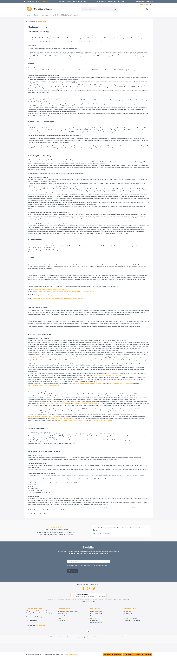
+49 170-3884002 (31, 620)
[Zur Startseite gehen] (39, 8)
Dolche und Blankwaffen (130, 618)
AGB (59, 618)
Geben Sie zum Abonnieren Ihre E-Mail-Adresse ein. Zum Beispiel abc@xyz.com (87, 565)
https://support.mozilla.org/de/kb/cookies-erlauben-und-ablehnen (56, 295)
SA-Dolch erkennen (59, 599)
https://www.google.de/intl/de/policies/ (121, 383)
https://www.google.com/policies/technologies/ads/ (72, 420)
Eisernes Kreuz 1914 (110, 599)
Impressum (61, 620)
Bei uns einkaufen (95, 615)
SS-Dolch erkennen (70, 599)
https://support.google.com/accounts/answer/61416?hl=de (50, 289)
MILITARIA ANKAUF (96, 613)
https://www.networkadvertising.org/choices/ (62, 418)
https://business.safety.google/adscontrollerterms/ (86, 403)
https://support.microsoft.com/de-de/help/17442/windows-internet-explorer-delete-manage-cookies (67, 291)
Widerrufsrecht (62, 613)
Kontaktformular (40, 625)
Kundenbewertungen (96, 611)
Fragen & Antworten (96, 622)
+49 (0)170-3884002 (44, 1)
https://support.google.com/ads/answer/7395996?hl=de (44, 416)
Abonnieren (72, 571)
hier (74, 443)
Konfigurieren (128, 654)
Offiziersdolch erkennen (83, 599)
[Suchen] (115, 9)
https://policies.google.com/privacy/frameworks (41, 358)
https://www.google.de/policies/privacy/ (101, 420)
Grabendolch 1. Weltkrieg (97, 599)
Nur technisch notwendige (112, 654)
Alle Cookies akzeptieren (143, 654)
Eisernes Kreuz (127, 611)
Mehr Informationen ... (74, 654)
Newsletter (93, 618)
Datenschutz (61, 615)
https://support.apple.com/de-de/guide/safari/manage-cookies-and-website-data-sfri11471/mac (59, 298)
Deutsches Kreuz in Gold (88, 601)
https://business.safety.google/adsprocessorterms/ (72, 358)
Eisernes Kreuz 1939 (123, 599)
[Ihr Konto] (147, 9)
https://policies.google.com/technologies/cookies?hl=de (44, 385)
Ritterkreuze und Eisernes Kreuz (132, 620)
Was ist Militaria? (127, 613)
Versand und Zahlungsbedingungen (68, 611)
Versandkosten (103, 637)
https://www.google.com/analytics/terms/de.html (90, 383)
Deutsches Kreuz (128, 615)
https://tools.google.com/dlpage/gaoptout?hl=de (107, 375)
